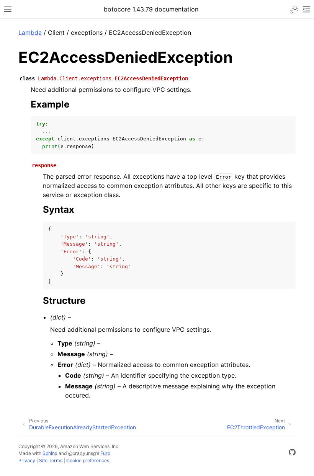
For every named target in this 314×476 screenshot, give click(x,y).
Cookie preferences (87, 460)
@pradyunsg (82, 453)
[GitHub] (292, 453)
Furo (105, 453)
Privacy (26, 460)
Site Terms (50, 460)
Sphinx (50, 453)
